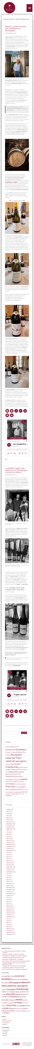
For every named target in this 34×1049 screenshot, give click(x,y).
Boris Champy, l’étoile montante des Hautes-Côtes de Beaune (16, 961)
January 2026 (10, 821)
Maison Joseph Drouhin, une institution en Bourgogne (16, 28)
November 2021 (10, 913)
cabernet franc (13, 758)
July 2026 (9, 811)
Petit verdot (17, 784)
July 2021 (8, 918)
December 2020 (10, 932)
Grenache (9, 776)
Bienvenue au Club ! (7, 1020)
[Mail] (18, 1044)
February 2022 (10, 907)
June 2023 (9, 875)
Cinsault (25, 767)
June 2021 (9, 920)
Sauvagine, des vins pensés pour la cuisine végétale (14, 965)
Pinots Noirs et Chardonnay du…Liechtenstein (12, 959)
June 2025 (9, 832)
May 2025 (9, 834)
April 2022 (9, 903)
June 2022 (9, 899)
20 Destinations (5, 1030)
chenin (21, 767)
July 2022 (8, 897)
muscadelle (14, 781)
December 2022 (10, 887)
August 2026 (9, 809)
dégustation (13, 772)
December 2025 (10, 823)
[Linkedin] (11, 415)
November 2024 (10, 846)
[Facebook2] (7, 415)
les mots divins (16, 665)
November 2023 (10, 868)
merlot (23, 779)
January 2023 (10, 885)
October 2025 (10, 827)
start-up (8, 789)
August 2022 (9, 895)
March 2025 (9, 838)
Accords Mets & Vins (12, 747)
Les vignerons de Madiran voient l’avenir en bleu (13, 957)
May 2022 (9, 901)
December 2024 (10, 844)
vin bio (25, 792)
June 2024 (9, 854)
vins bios (7, 794)
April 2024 (9, 858)
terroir (23, 789)
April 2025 (9, 836)
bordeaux (21, 749)
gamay (21, 772)
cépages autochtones (17, 769)
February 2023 (10, 883)
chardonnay (11, 767)
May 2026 (9, 815)
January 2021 (9, 930)
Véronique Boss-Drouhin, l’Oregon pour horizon (13, 967)
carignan (7, 764)
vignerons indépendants (15, 792)
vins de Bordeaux (14, 794)
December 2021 (10, 911)
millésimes (8, 781)
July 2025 (9, 831)
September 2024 (10, 850)
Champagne (15, 764)
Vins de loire (21, 794)
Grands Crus (17, 774)
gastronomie (9, 774)
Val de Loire (20, 1008)
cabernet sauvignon (15, 761)
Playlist (4, 1024)
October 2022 (10, 891)
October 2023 (10, 870)
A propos (4, 1019)
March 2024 (9, 860)
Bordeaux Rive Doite (10, 752)
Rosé (17, 787)
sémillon (19, 789)
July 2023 (9, 873)
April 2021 (9, 924)
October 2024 (10, 848)
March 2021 (9, 926)
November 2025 (10, 825)
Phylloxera (23, 784)
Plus (6, 459)
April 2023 (9, 879)
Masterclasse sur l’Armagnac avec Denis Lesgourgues (14, 955)
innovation (9, 780)
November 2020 (10, 934)
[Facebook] (13, 1044)
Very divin (4, 1035)
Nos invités (4, 1033)
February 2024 (10, 862)
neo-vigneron (20, 781)
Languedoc (16, 779)
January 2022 (10, 909)
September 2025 (10, 829)
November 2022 (10, 889)
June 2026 (9, 813)
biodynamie (10, 750)
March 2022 (9, 905)
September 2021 (10, 916)
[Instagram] (25, 411)
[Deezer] (16, 411)
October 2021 (10, 914)
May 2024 (9, 856)
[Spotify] (11, 411)
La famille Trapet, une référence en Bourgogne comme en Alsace (16, 470)
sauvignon (22, 787)
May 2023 (9, 877)
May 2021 (8, 922)
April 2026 (9, 817)
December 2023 (10, 866)
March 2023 (9, 881)
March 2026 (9, 819)
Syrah (13, 789)
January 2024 (10, 864)
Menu (29, 8)
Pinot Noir (10, 786)
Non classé (5, 1032)
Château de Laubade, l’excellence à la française (13, 954)
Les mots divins (5, 1022)
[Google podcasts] (20, 411)
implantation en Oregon (11, 182)
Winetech (8, 795)
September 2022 (10, 893)
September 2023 (10, 871)
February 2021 (10, 928)
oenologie (9, 784)
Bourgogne (16, 754)
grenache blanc (18, 776)
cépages (7, 769)
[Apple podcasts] (7, 411)
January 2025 (10, 842)
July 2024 (9, 852)
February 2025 (10, 840)
